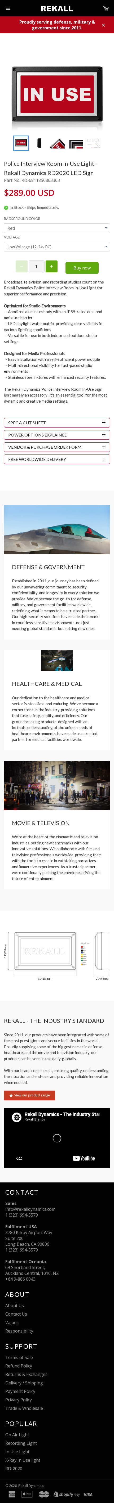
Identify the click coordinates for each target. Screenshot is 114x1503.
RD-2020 (13, 1469)
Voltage (12, 237)
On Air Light (17, 1435)
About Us (14, 1305)
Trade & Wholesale (24, 1408)
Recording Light (21, 1443)
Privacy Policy (18, 1400)
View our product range (32, 1095)
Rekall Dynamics (31, 1485)
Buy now (82, 268)
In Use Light (17, 1452)
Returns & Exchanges (26, 1374)
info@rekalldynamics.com (30, 1209)
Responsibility (19, 1331)
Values (12, 1322)
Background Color (22, 219)
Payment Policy (20, 1391)
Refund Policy (18, 1366)
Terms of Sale (19, 1357)
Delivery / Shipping (24, 1383)
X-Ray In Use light (22, 1460)
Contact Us (16, 1314)
